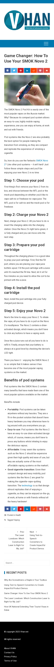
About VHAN (10, 648)
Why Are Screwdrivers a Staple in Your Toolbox (25, 580)
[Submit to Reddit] (34, 70)
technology (27, 485)
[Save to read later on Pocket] (40, 70)
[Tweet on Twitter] (14, 70)
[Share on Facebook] (8, 70)
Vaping (17, 520)
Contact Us (9, 652)
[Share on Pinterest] (21, 70)
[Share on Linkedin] (27, 70)
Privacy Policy (10, 656)
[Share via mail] (47, 70)
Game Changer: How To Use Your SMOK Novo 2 (26, 593)
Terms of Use (10, 660)
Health (18, 515)
